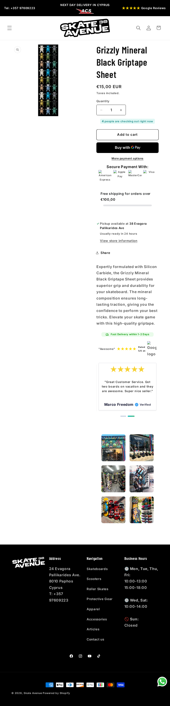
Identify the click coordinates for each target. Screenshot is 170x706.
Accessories (97, 619)
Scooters (94, 579)
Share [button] (105, 253)
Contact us (95, 639)
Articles (93, 629)
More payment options (127, 158)
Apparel (93, 609)
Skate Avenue (33, 693)
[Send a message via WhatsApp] (162, 681)
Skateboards (97, 569)
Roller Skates (97, 589)
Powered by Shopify (56, 693)
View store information (118, 241)
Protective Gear (100, 599)
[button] (10, 28)
